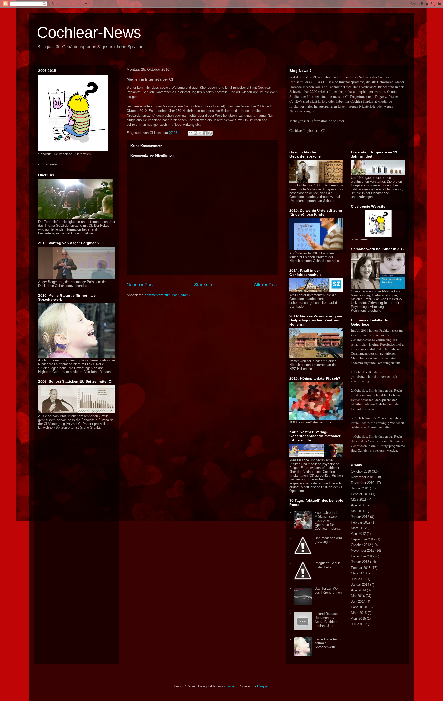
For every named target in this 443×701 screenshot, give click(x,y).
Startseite (204, 284)
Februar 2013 (360, 568)
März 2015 (359, 613)
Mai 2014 (358, 596)
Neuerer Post (140, 284)
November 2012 (362, 550)
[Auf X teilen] (200, 133)
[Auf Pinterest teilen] (210, 133)
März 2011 (358, 499)
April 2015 (358, 618)
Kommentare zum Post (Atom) (167, 295)
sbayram (230, 686)
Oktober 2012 (361, 545)
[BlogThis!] (195, 133)
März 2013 (359, 573)
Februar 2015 (360, 607)
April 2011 (358, 505)
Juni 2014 (358, 601)
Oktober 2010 (361, 471)
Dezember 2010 (362, 483)
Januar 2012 (360, 517)
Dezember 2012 (362, 556)
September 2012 (363, 539)
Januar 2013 (360, 562)
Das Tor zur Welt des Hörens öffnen (328, 590)
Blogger (262, 686)
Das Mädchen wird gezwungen (328, 540)
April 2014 (358, 590)
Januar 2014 (360, 585)
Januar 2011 (360, 488)
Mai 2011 (357, 511)
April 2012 (358, 534)
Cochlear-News (89, 32)
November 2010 (362, 477)
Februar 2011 (360, 494)
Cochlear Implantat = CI (307, 130)
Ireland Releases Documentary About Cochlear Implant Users (327, 620)
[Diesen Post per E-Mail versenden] (190, 133)
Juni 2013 (358, 579)
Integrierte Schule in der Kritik (328, 565)
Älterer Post (266, 284)
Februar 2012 (360, 522)
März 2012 (359, 528)
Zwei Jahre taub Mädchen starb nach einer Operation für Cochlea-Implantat (328, 520)
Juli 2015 (357, 624)
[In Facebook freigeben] (205, 133)
